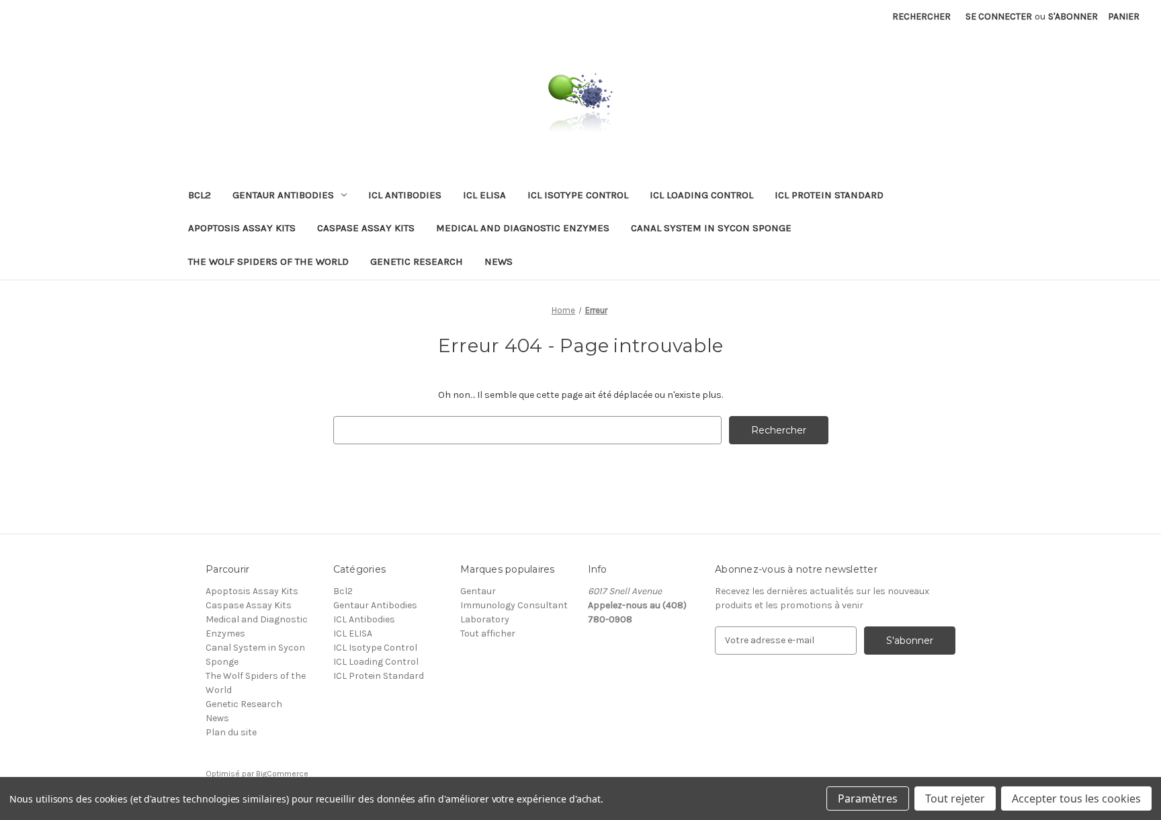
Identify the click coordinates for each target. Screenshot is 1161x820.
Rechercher (921, 16)
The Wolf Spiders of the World (268, 261)
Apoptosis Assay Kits (242, 228)
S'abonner (1073, 16)
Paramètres (868, 798)
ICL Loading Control (701, 195)
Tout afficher (487, 633)
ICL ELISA (484, 195)
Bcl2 (199, 195)
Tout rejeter (955, 798)
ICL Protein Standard (829, 195)
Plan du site (231, 732)
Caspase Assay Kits (366, 228)
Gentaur (478, 591)
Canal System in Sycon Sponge (711, 228)
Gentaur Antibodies (283, 195)
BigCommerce (282, 773)
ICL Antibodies (404, 195)
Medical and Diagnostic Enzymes (522, 228)
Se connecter (998, 16)
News (498, 261)
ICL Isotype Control (577, 195)
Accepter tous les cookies (1076, 798)
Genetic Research (416, 261)
